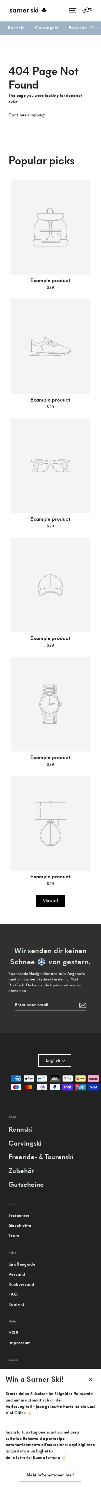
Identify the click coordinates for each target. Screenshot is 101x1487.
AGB (13, 1333)
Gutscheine (26, 1185)
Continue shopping (26, 115)
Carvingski (47, 28)
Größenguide (21, 1264)
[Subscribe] (81, 1005)
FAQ (13, 1294)
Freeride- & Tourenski (41, 1157)
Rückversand (21, 1284)
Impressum (19, 1343)
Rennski (16, 28)
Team (13, 1236)
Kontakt (16, 1304)
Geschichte (19, 1226)
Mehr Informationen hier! (50, 1475)
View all (50, 901)
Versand (16, 1274)
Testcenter (19, 1216)
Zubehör (21, 1171)
